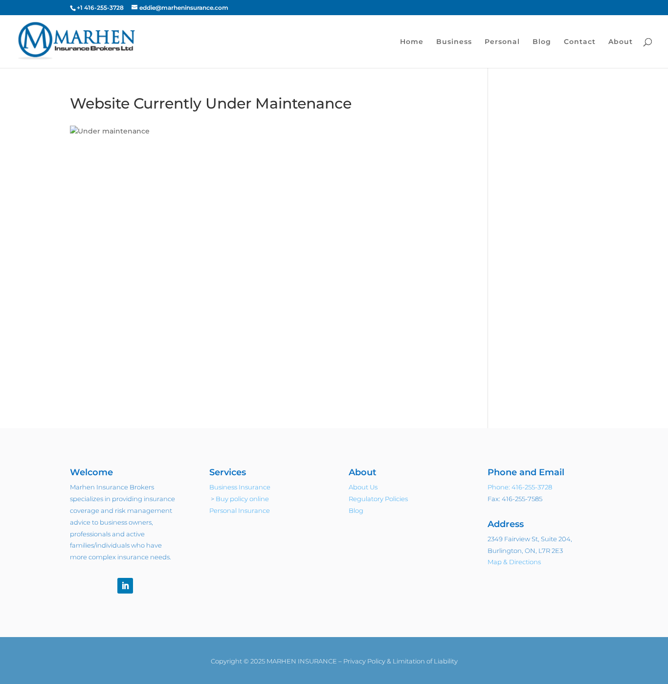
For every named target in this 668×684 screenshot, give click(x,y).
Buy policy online (242, 499)
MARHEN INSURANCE (302, 661)
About (620, 42)
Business (454, 42)
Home (411, 42)
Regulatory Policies (378, 499)
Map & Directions (514, 562)
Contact (580, 42)
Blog (542, 42)
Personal (502, 42)
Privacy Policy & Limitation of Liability (400, 661)
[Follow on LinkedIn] (125, 586)
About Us (363, 487)
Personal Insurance (239, 510)
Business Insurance (239, 487)
